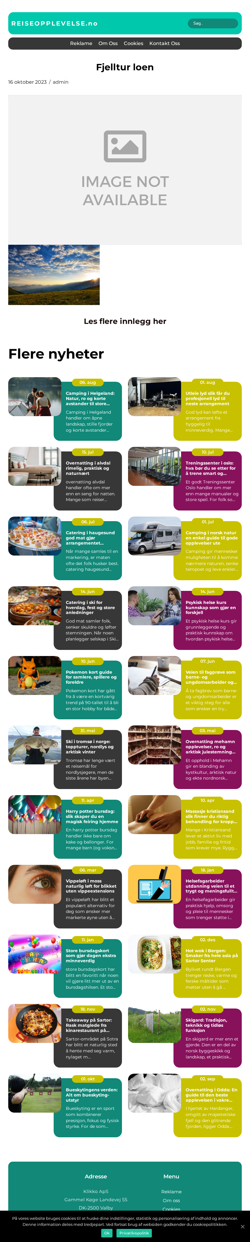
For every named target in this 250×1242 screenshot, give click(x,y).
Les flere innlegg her (125, 321)
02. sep (207, 1079)
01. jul (208, 522)
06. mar (88, 870)
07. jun (207, 661)
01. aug (207, 382)
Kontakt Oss (164, 43)
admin (61, 82)
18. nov (87, 1009)
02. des (207, 939)
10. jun (88, 661)
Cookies (133, 43)
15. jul (88, 452)
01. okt (88, 1079)
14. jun (88, 591)
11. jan (88, 939)
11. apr (87, 800)
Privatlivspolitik (134, 1233)
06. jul (88, 522)
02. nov (208, 1009)
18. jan (207, 870)
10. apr (208, 800)
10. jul (208, 452)
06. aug (88, 382)
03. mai (208, 730)
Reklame (81, 43)
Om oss (108, 43)
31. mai (87, 730)
